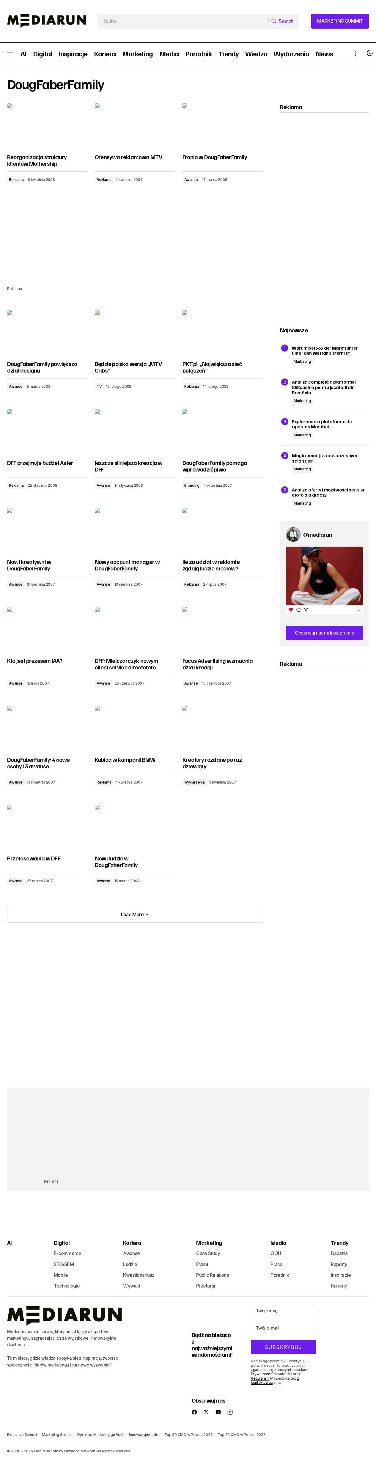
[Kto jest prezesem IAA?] (47, 629)
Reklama (16, 179)
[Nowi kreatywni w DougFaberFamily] (47, 530)
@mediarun (317, 534)
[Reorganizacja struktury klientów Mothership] (47, 126)
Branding (191, 485)
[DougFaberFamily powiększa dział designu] (47, 333)
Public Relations (212, 1275)
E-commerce (67, 1253)
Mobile (61, 1275)
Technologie (67, 1286)
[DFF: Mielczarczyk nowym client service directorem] (135, 629)
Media (278, 1242)
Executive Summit (22, 1434)
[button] (10, 53)
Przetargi (205, 1286)
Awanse (191, 179)
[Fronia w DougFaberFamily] (223, 126)
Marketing (302, 361)
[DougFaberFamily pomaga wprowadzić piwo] (223, 432)
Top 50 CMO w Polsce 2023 (242, 1434)
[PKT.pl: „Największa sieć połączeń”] (223, 333)
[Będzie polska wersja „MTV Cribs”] (135, 333)
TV (99, 386)
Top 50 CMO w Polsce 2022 (188, 1434)
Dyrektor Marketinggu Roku (100, 1434)
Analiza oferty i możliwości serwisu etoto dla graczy (329, 492)
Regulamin (260, 1378)
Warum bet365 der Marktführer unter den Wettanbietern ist (325, 350)
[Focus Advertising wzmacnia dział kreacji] (223, 629)
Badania (339, 1253)
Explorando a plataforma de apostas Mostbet (322, 424)
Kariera (132, 1242)
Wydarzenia (194, 782)
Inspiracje (341, 1275)
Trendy (339, 1242)
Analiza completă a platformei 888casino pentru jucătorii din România (324, 387)
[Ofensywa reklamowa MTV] (135, 126)
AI (9, 1242)
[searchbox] (183, 21)
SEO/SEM (64, 1264)
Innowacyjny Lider (144, 1434)
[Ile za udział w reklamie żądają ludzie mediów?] (223, 530)
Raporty (339, 1264)
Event (202, 1264)
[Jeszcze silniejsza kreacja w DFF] (135, 432)
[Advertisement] (135, 244)
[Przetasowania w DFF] (47, 827)
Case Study (208, 1253)
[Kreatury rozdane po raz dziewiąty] (223, 728)
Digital (62, 1242)
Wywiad (131, 1286)
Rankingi (339, 1286)
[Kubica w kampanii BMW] (135, 728)
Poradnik (279, 1275)
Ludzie (130, 1264)
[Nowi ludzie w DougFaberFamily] (135, 827)
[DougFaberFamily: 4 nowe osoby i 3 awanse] (47, 728)
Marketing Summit (57, 1434)
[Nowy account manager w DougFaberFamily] (135, 530)
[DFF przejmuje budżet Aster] (47, 432)
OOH (275, 1253)
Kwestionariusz (138, 1275)
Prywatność (261, 1374)
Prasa (276, 1264)
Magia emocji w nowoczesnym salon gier (324, 458)
